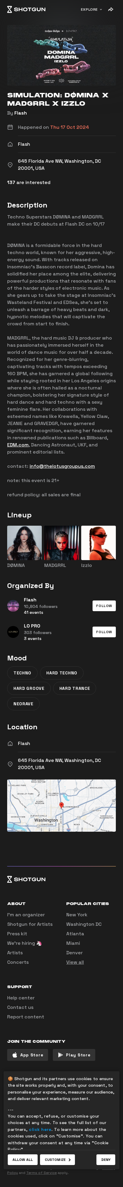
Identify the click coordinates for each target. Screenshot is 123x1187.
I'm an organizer (26, 915)
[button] (104, 605)
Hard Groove (28, 688)
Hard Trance (74, 688)
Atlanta (75, 934)
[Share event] (110, 9)
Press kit (17, 934)
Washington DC (84, 924)
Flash (20, 113)
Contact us (20, 1007)
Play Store (78, 1055)
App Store (31, 1055)
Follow (104, 605)
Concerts (18, 962)
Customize (55, 1159)
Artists (15, 953)
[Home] (26, 9)
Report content (25, 1017)
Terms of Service (41, 1172)
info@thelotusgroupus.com (62, 466)
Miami (73, 943)
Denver (74, 953)
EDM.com (18, 445)
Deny (105, 1159)
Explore (89, 9)
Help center (21, 998)
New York (76, 915)
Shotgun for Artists (30, 924)
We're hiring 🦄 (24, 943)
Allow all (23, 1159)
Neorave (23, 703)
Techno (22, 673)
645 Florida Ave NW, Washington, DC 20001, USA (59, 764)
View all (75, 962)
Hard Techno (61, 673)
